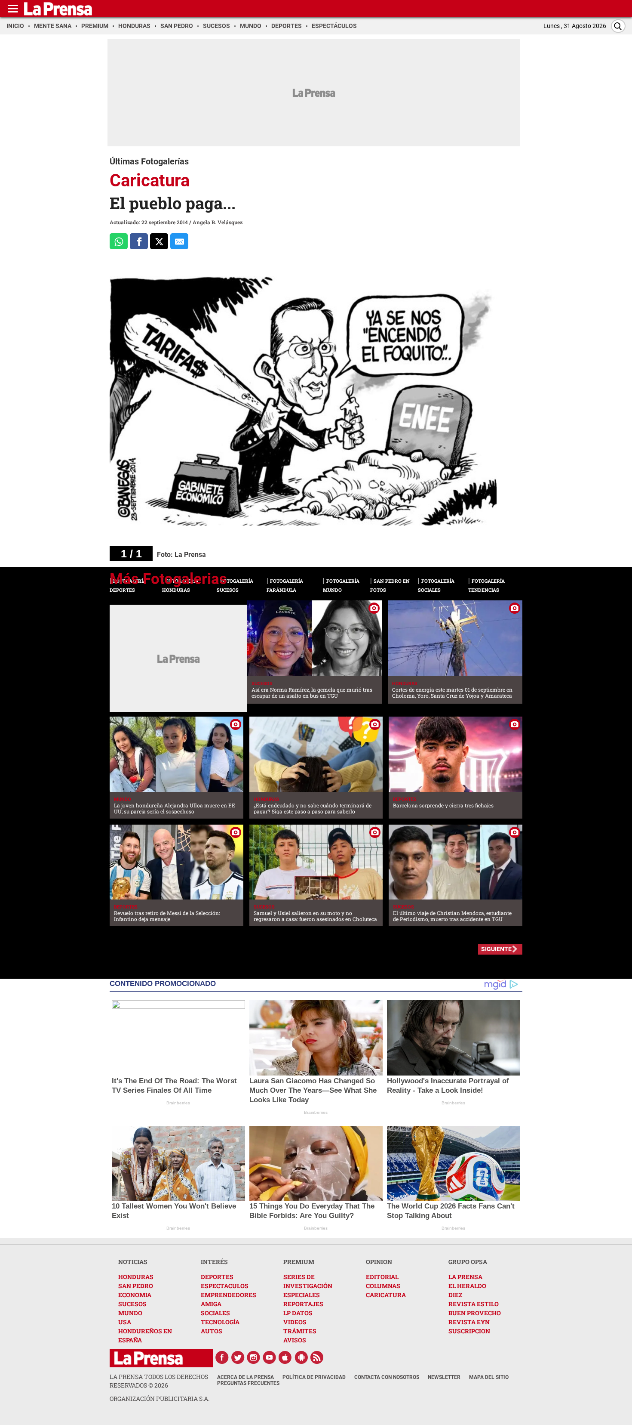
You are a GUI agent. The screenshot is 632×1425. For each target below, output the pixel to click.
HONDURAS (135, 1277)
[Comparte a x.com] (159, 241)
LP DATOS (298, 1313)
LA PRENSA (465, 1277)
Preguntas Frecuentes (248, 1383)
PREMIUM (298, 1262)
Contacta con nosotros (386, 1377)
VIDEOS (295, 1322)
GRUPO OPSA (467, 1262)
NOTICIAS (132, 1262)
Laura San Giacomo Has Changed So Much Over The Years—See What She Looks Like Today (313, 1090)
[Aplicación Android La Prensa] (301, 1357)
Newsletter (444, 1377)
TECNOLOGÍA (220, 1322)
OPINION (379, 1262)
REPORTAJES (303, 1304)
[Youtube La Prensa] (269, 1357)
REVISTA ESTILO (473, 1304)
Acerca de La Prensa (245, 1377)
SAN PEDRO (135, 1286)
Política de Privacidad (314, 1377)
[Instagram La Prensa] (254, 1357)
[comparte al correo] (179, 241)
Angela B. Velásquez (217, 222)
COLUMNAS (383, 1286)
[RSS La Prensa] (317, 1357)
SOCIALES (215, 1313)
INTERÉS (214, 1262)
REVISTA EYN (469, 1322)
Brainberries (178, 1102)
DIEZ (455, 1295)
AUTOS (211, 1331)
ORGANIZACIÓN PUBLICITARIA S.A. (159, 1398)
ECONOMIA (134, 1295)
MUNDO (130, 1313)
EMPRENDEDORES (228, 1295)
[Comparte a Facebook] (139, 241)
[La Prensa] (148, 1358)
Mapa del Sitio (489, 1377)
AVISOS (294, 1340)
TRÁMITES (299, 1331)
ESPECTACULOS (225, 1286)
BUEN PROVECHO (474, 1313)
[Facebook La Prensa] (222, 1357)
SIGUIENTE (496, 949)
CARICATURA (386, 1295)
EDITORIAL (382, 1277)
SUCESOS (132, 1304)
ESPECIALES (301, 1295)
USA (124, 1322)
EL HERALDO (467, 1286)
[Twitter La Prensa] (238, 1357)
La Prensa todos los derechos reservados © (159, 1380)
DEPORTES (217, 1277)
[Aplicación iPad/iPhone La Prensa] (285, 1357)
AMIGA (211, 1304)
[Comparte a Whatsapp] (119, 241)
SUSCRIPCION (469, 1331)
